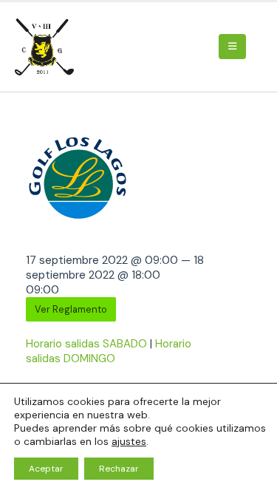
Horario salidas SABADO (86, 343)
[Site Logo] (46, 47)
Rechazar (119, 469)
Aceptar (46, 469)
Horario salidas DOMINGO (108, 351)
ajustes (129, 441)
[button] (232, 46)
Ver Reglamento (71, 309)
